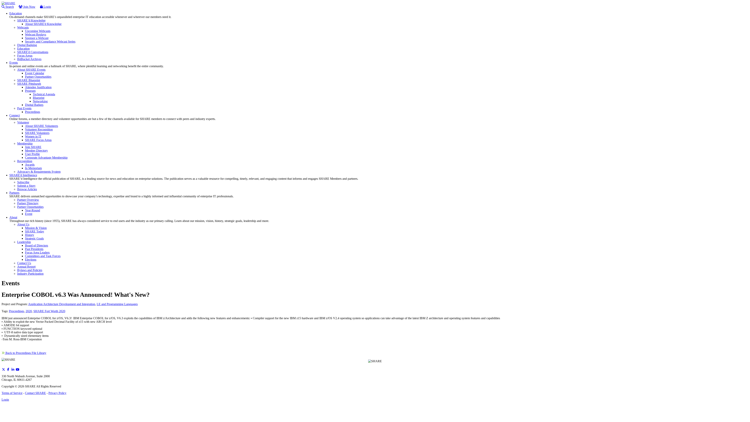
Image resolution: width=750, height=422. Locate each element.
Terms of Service (12, 393)
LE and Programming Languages (117, 304)
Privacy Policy (57, 393)
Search (9, 6)
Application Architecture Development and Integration (61, 304)
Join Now (28, 6)
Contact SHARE (35, 393)
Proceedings (16, 311)
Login (47, 6)
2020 (29, 311)
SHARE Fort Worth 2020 (49, 311)
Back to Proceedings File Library (25, 353)
